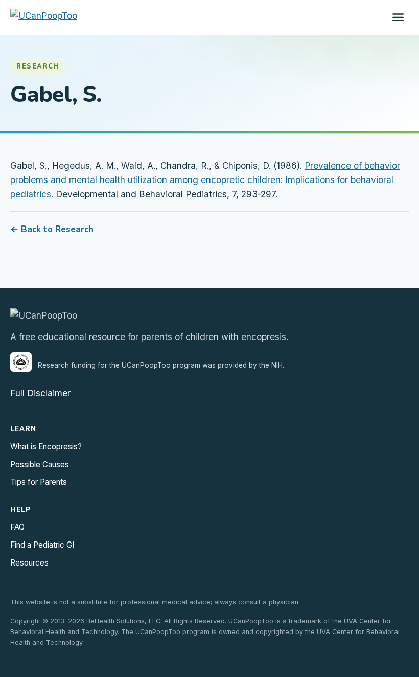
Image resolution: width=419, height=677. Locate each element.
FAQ (17, 527)
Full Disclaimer (40, 393)
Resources (29, 563)
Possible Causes (39, 464)
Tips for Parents (38, 482)
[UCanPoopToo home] (43, 17)
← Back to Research (52, 229)
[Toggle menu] (398, 17)
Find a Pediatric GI (42, 545)
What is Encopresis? (46, 447)
